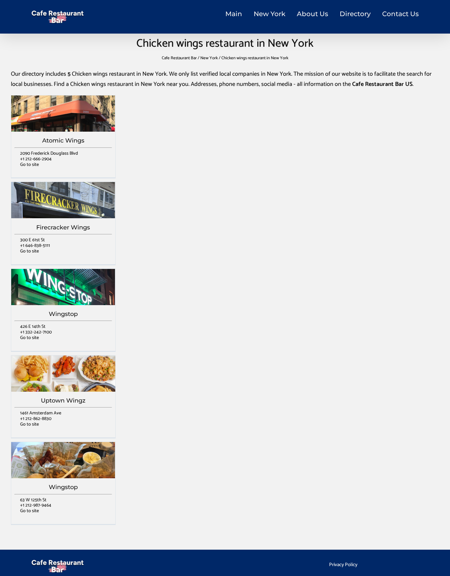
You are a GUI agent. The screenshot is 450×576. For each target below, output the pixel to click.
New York (269, 14)
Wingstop (63, 314)
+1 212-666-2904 (36, 159)
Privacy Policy (343, 565)
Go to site (29, 165)
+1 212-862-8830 (35, 419)
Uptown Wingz (63, 400)
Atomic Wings (63, 140)
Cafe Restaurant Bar (179, 58)
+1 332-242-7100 (36, 332)
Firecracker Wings (63, 227)
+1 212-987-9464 (35, 505)
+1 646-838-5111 (35, 245)
